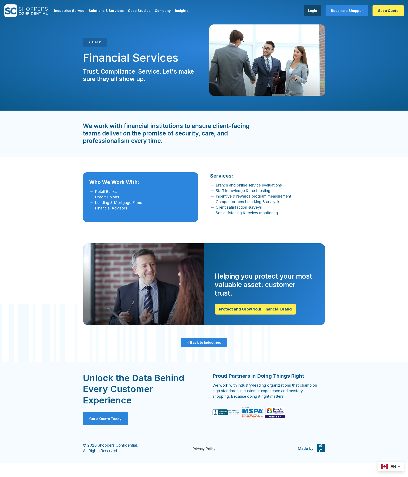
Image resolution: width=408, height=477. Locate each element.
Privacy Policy (204, 449)
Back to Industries (205, 342)
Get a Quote (388, 11)
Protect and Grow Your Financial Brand (255, 309)
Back (96, 42)
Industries (62, 11)
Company (163, 11)
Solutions (97, 11)
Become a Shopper (347, 11)
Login (312, 11)
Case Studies (139, 11)
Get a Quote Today (105, 419)
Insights (181, 11)
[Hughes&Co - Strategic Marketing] (321, 448)
